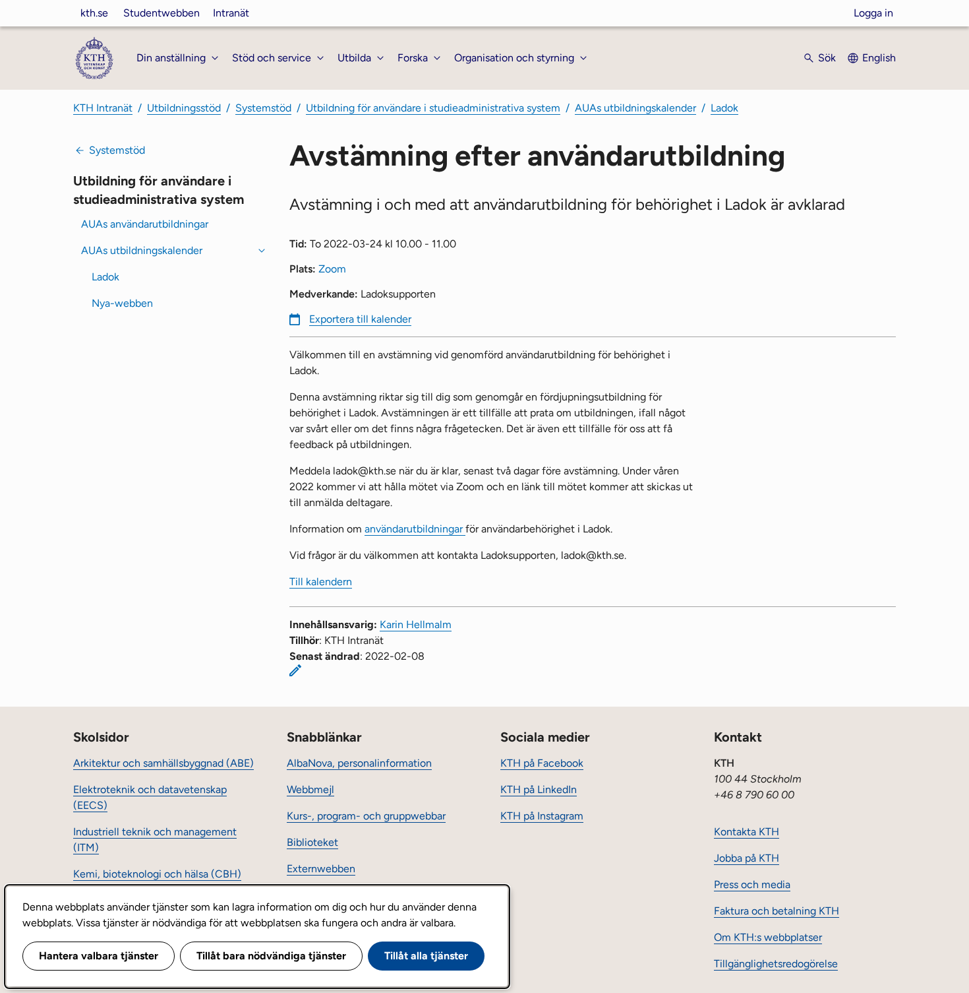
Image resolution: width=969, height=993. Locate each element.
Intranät (231, 13)
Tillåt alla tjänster (426, 955)
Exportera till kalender (360, 319)
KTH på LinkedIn (538, 789)
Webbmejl (310, 789)
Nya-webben (122, 303)
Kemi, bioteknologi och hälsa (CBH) (157, 874)
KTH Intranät (102, 108)
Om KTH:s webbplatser (768, 937)
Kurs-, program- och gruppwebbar (366, 816)
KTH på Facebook (541, 763)
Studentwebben (161, 13)
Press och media (752, 884)
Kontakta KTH (746, 831)
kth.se (94, 13)
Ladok (724, 108)
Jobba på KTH (746, 858)
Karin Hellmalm (416, 624)
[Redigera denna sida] (295, 670)
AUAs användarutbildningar (144, 224)
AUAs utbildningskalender (635, 108)
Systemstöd (263, 108)
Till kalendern (320, 581)
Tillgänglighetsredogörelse (776, 963)
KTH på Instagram (541, 816)
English (879, 57)
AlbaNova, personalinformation (359, 763)
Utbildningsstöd (184, 108)
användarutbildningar (415, 529)
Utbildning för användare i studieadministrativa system (433, 108)
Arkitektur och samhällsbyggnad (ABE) (163, 763)
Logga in (873, 13)
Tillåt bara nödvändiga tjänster (271, 955)
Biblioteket (312, 842)
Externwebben (321, 868)
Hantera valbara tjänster (98, 955)
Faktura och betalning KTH (776, 911)
